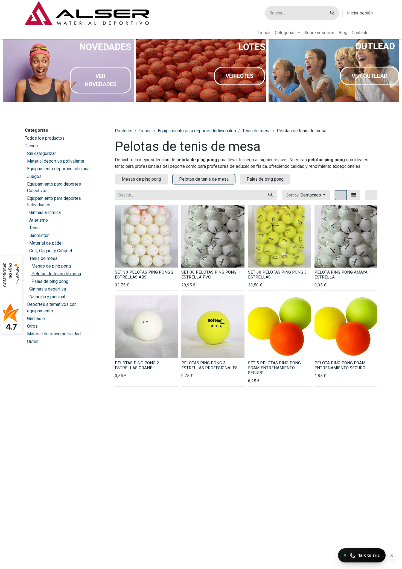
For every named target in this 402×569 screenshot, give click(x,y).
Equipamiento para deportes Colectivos (54, 187)
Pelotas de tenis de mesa (56, 273)
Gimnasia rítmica (45, 212)
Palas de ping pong (49, 281)
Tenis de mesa (43, 258)
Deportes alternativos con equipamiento (52, 307)
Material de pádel (46, 243)
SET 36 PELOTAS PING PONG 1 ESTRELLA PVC (210, 275)
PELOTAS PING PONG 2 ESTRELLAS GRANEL (137, 365)
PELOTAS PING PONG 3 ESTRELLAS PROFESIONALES (209, 365)
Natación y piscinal (47, 296)
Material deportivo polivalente (55, 161)
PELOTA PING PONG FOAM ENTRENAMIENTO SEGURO (339, 365)
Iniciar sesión (360, 13)
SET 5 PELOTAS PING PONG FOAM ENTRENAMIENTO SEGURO (274, 367)
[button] (306, 195)
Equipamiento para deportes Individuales (54, 201)
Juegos (34, 176)
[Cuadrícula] (340, 195)
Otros (32, 326)
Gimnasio (36, 318)
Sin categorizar (41, 153)
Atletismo (38, 220)
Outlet (33, 341)
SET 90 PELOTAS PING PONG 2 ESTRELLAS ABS (144, 275)
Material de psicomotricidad (54, 333)
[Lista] (353, 195)
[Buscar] (332, 13)
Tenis (34, 227)
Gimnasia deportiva (47, 289)
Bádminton (39, 235)
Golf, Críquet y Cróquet (50, 250)
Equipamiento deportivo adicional (59, 168)
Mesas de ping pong (51, 266)
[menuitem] (264, 32)
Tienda (31, 145)
